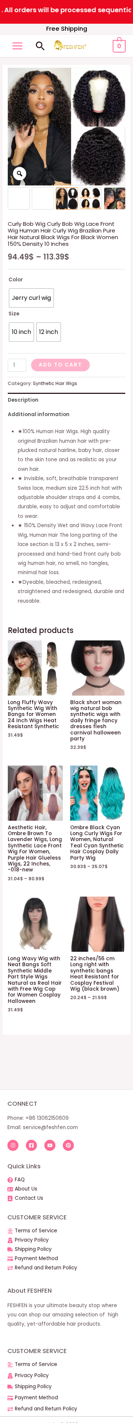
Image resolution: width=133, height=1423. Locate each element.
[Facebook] (31, 1145)
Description (23, 400)
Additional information (38, 414)
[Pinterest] (68, 1145)
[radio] (31, 298)
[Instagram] (12, 1145)
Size (13, 313)
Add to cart (60, 364)
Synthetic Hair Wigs (55, 383)
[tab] (66, 400)
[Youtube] (49, 1145)
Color (15, 279)
